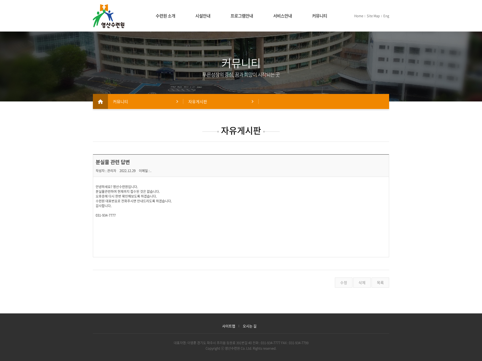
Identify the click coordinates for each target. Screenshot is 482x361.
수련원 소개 (165, 16)
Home (358, 15)
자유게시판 (197, 101)
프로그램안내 (241, 16)
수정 (343, 282)
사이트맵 (228, 325)
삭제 (362, 282)
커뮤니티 (319, 16)
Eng (386, 15)
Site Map (373, 15)
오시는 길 (250, 325)
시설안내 (202, 16)
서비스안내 (282, 16)
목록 (380, 282)
